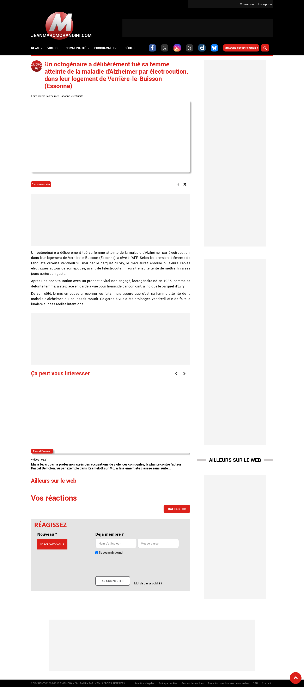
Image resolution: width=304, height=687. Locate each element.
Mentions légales (144, 683)
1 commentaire (41, 184)
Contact (266, 683)
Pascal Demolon (42, 451)
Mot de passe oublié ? (148, 583)
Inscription (265, 4)
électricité (77, 96)
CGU (255, 683)
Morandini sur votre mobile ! (241, 48)
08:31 (44, 459)
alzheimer (53, 96)
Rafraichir (177, 509)
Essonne (65, 96)
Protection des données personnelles (228, 683)
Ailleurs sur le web (235, 459)
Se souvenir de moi (111, 552)
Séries (129, 48)
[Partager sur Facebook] (179, 184)
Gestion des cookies (193, 683)
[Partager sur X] (185, 184)
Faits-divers (38, 96)
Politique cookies (167, 683)
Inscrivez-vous (52, 544)
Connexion (247, 4)
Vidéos (52, 48)
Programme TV (105, 48)
